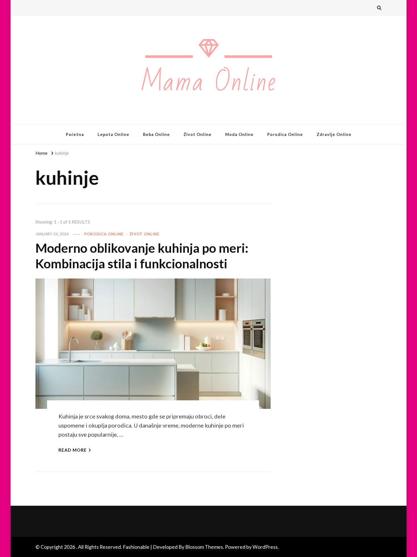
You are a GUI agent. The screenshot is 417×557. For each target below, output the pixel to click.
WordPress (265, 547)
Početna (75, 134)
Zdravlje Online (334, 134)
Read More (72, 449)
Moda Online (239, 134)
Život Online (198, 134)
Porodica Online (285, 134)
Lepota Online (113, 134)
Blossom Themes (204, 547)
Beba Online (156, 134)
